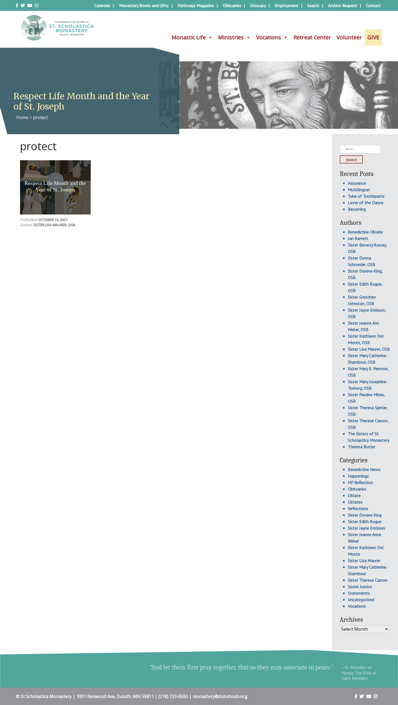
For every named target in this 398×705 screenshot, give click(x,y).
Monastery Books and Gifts (144, 5)
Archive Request (342, 5)
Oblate (354, 495)
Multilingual (359, 189)
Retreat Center (312, 37)
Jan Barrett (358, 238)
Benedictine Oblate (365, 232)
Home (22, 117)
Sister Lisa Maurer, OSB (54, 224)
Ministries (231, 37)
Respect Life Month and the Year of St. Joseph (55, 186)
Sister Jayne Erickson (366, 528)
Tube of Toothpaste (366, 196)
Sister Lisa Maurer (364, 560)
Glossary (258, 5)
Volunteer (349, 37)
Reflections (358, 508)
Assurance (357, 183)
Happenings (358, 476)
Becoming (357, 209)
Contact (373, 5)
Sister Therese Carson (367, 580)
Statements (359, 593)
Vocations (268, 37)
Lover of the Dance (365, 202)
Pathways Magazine (196, 5)
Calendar (102, 5)
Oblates (355, 502)
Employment (286, 5)
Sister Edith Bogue (364, 521)
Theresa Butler (361, 446)
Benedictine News (364, 469)
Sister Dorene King (364, 515)
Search (313, 5)
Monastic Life (189, 37)
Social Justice (360, 586)
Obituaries (232, 5)
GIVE (373, 37)
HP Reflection (360, 482)
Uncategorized (361, 599)
